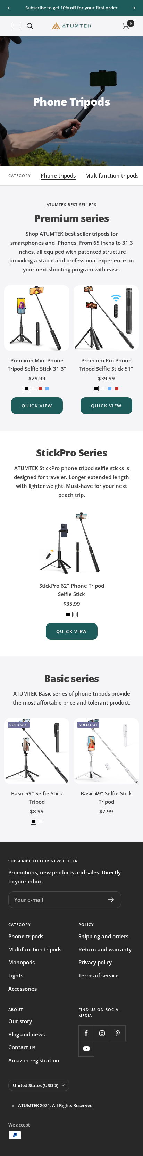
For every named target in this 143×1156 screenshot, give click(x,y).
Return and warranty (105, 949)
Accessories (22, 988)
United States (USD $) (35, 1085)
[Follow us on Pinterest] (117, 1033)
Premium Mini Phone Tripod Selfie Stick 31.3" (37, 364)
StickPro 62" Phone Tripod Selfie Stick (71, 589)
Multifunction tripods (111, 175)
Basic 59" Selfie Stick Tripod (36, 797)
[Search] (30, 26)
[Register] (111, 899)
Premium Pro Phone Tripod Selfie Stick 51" (106, 364)
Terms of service (98, 975)
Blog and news (26, 1034)
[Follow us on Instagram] (102, 1033)
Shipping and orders (103, 936)
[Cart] (125, 26)
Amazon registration (33, 1060)
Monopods (21, 962)
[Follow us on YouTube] (86, 1048)
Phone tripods (58, 175)
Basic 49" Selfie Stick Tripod (106, 797)
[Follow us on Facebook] (86, 1033)
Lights (15, 975)
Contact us (21, 1047)
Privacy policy (95, 962)
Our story (20, 1021)
